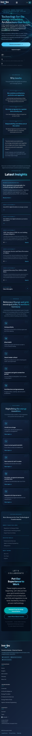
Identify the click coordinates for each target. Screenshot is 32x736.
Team (2, 714)
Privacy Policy (12, 733)
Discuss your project (16, 44)
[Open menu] (17, 2)
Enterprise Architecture (10, 541)
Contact (3, 711)
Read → (27, 242)
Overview (3, 688)
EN (29, 2)
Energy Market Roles (6, 699)
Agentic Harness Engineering (11, 543)
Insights (6, 558)
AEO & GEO (4, 673)
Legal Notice (4, 733)
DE (27, 2)
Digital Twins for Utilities (10, 533)
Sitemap (19, 733)
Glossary (3, 676)
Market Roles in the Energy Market (12, 530)
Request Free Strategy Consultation (16, 610)
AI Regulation (7, 545)
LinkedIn (6, 717)
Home (3, 668)
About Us (6, 553)
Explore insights (16, 49)
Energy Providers (5, 694)
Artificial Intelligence (6, 691)
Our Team (6, 556)
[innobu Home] (5, 646)
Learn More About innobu (16, 616)
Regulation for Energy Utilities (11, 528)
